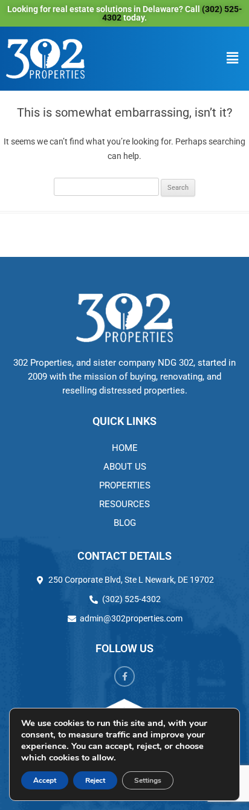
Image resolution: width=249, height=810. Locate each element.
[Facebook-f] (124, 676)
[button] (232, 58)
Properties (124, 485)
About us (124, 466)
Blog (125, 522)
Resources (124, 504)
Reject (95, 780)
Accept (44, 780)
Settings (147, 780)
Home (125, 447)
